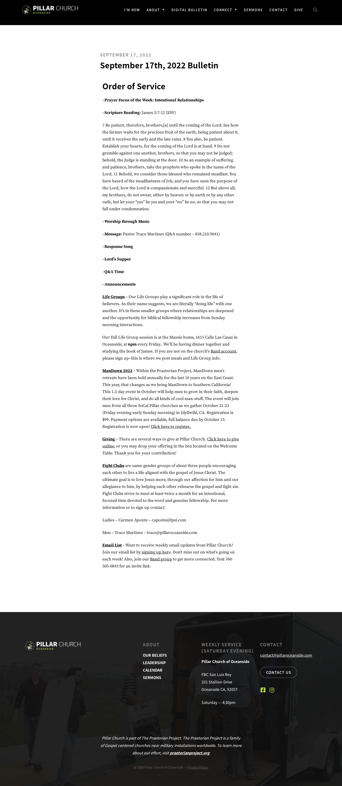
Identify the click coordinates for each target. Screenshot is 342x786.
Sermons (253, 9)
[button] (315, 9)
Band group (161, 559)
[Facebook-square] (263, 690)
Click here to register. (171, 426)
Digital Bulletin (189, 9)
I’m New (132, 9)
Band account (223, 351)
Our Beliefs (155, 655)
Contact (278, 9)
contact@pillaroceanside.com (286, 655)
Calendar (152, 670)
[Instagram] (272, 690)
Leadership (154, 662)
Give (298, 9)
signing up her (155, 552)
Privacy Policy (198, 767)
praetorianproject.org (190, 753)
